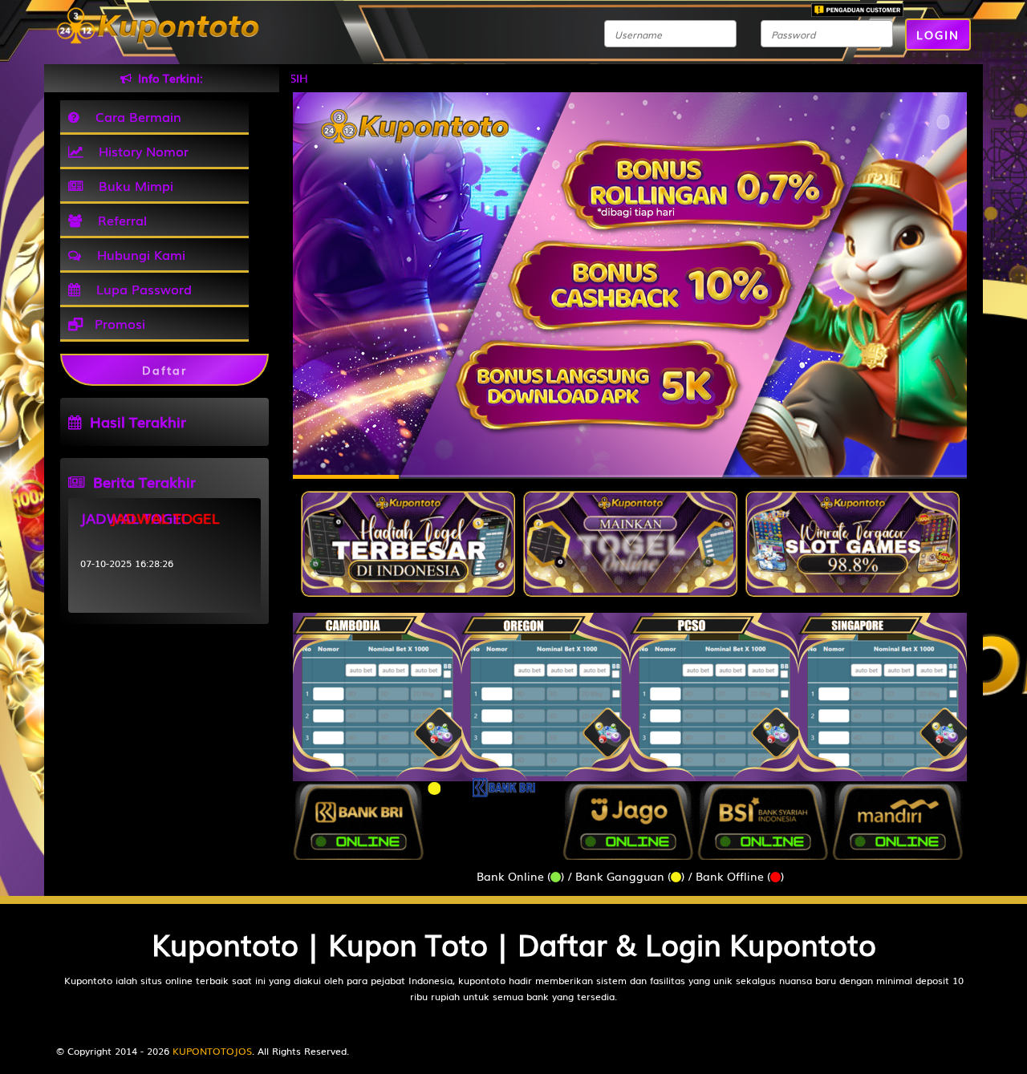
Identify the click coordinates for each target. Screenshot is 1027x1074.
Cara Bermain (134, 116)
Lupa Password (140, 288)
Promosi (118, 323)
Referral (118, 219)
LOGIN (938, 34)
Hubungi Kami (137, 254)
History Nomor (140, 150)
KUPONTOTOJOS (212, 1051)
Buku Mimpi (132, 185)
